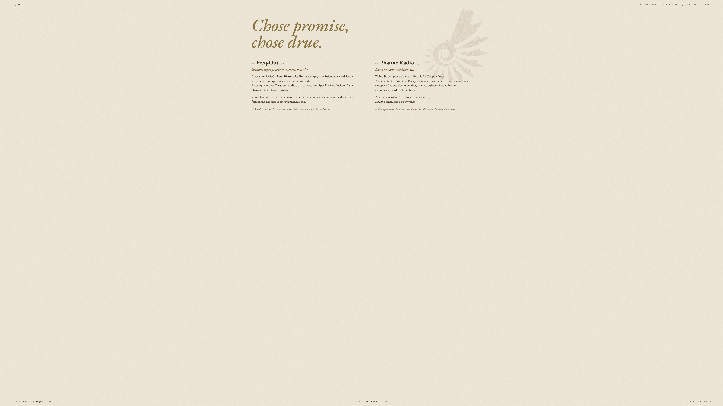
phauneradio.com (376, 401)
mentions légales (701, 401)
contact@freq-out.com (37, 401)
